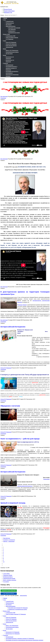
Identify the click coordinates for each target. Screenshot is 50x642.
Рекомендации (9, 65)
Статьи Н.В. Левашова (11, 44)
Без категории (4, 96)
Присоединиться (10, 23)
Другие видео (9, 53)
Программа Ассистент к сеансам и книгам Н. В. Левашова (11, 68)
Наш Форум (8, 24)
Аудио (4, 55)
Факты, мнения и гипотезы (9, 580)
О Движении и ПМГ (10, 36)
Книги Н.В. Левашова (11, 42)
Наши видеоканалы (10, 26)
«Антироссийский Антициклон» (24, 486)
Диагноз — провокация (8, 541)
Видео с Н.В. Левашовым (12, 50)
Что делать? (6, 581)
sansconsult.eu (23, 595)
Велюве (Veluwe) (22, 304)
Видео (4, 48)
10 (3, 561)
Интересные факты (8, 576)
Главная (5, 18)
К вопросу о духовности (9, 539)
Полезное (5, 63)
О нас (4, 19)
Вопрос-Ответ (6, 34)
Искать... (3, 15)
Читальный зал (9, 47)
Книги (4, 40)
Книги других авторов (11, 45)
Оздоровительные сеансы (12, 52)
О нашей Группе (9, 21)
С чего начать (6, 573)
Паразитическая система (9, 578)
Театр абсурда (6, 538)
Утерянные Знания (7, 575)
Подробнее (3, 98)
